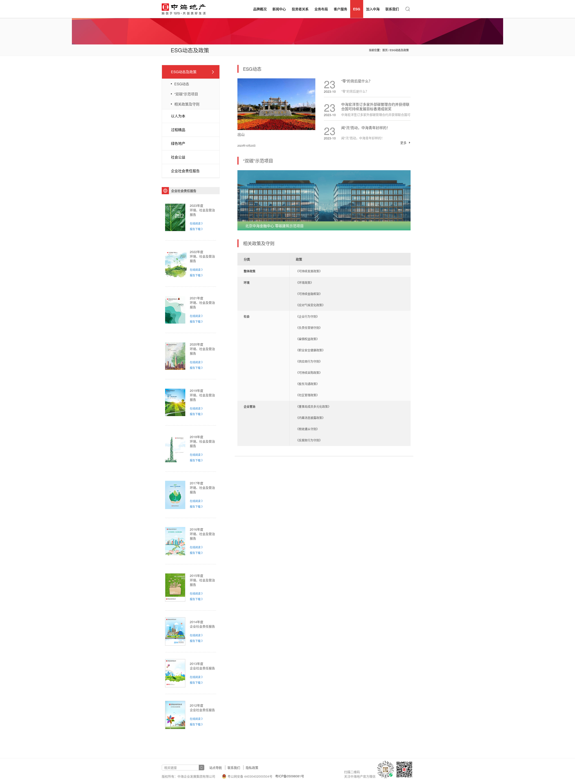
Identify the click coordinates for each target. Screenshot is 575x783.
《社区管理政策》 (307, 395)
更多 (403, 142)
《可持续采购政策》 (309, 372)
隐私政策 (252, 767)
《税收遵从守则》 (307, 429)
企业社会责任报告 (185, 170)
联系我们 (392, 9)
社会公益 (178, 157)
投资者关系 (300, 9)
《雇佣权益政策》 (307, 339)
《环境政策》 (304, 282)
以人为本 (178, 116)
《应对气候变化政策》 (310, 305)
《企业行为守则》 (307, 316)
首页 (385, 50)
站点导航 (215, 767)
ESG (356, 9)
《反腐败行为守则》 (309, 440)
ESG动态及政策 (184, 71)
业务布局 (321, 9)
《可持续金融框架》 (309, 294)
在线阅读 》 (197, 223)
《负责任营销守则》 (309, 327)
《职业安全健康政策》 (310, 350)
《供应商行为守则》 (309, 361)
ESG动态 (181, 83)
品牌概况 (260, 9)
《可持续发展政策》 (309, 271)
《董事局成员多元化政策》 (313, 406)
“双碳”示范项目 (186, 94)
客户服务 (340, 9)
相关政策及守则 (186, 104)
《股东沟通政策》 (307, 384)
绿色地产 (178, 143)
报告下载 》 (197, 229)
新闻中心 (279, 9)
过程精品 (178, 129)
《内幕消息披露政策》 (310, 417)
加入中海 (373, 9)
